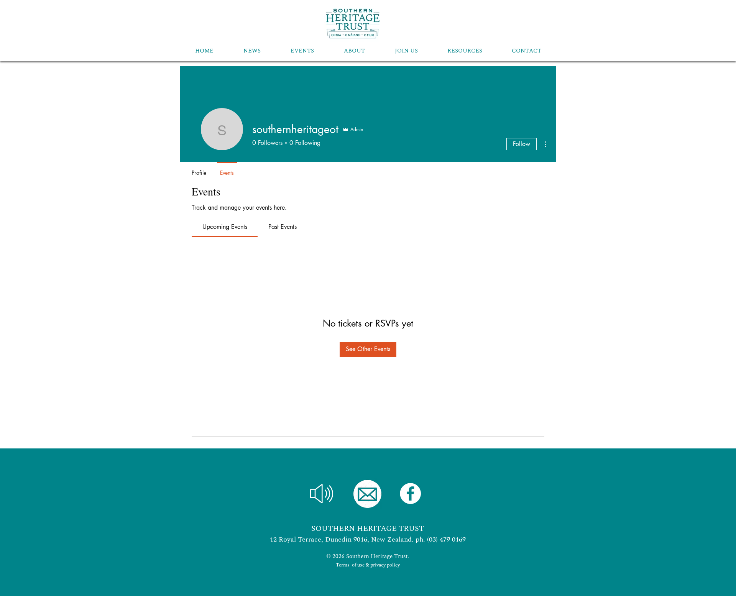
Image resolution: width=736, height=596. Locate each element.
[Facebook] (410, 493)
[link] (224, 227)
